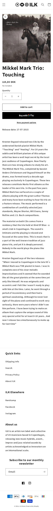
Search (8, 368)
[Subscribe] (44, 471)
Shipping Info (12, 361)
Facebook (10, 406)
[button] (3, 4)
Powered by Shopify (32, 506)
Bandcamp (10, 400)
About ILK (10, 381)
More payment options (26, 122)
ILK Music (23, 506)
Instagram (10, 413)
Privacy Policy (12, 374)
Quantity (6, 90)
